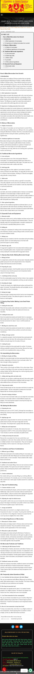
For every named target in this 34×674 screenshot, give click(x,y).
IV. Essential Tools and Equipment (12, 64)
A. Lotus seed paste (10, 53)
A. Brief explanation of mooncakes (13, 41)
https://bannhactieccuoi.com (16, 665)
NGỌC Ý (15, 659)
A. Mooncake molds (10, 66)
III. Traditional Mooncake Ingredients (13, 51)
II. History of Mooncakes (9, 45)
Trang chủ (4, 27)
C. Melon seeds (9, 57)
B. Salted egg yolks (9, 55)
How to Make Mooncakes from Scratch (13, 37)
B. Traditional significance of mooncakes (15, 49)
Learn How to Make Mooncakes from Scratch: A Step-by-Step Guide (16, 28)
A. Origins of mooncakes (11, 47)
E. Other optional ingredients (12, 62)
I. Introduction (7, 39)
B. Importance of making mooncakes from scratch (17, 43)
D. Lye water (8, 60)
